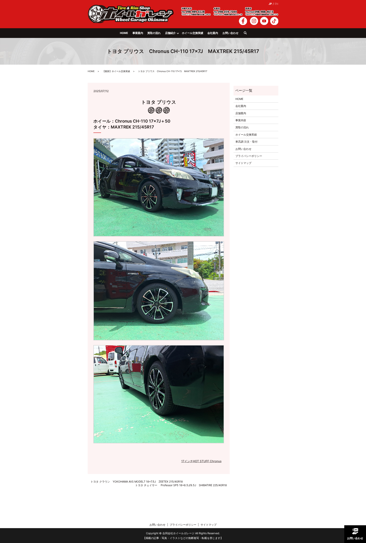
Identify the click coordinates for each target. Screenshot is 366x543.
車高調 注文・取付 (246, 141)
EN (276, 3)
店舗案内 (240, 113)
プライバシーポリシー (248, 155)
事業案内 (137, 33)
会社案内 (212, 33)
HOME (124, 33)
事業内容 (240, 120)
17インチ (187, 461)
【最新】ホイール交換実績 (116, 71)
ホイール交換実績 (192, 33)
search (247, 34)
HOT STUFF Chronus (207, 461)
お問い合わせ (230, 33)
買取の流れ (154, 33)
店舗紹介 (170, 33)
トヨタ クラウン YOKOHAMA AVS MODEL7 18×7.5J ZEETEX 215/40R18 (137, 481)
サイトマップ (243, 163)
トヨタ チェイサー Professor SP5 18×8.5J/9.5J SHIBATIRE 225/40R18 (181, 485)
